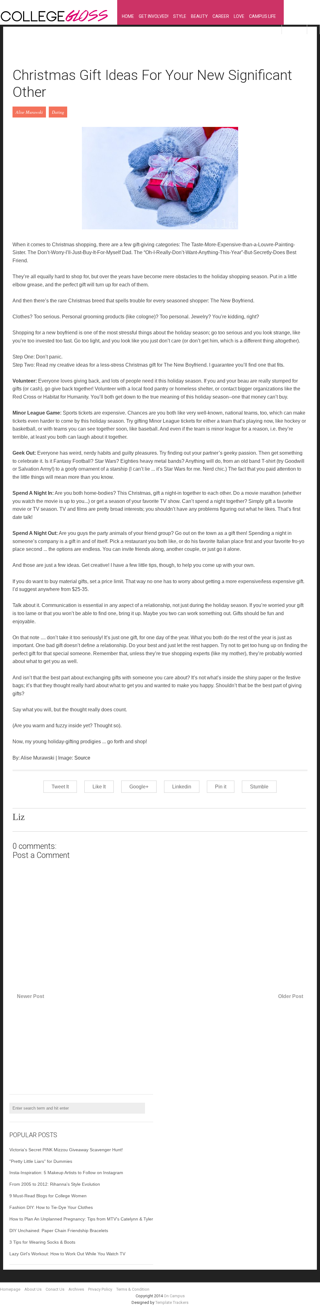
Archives (76, 1289)
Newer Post (30, 996)
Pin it (220, 786)
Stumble (259, 786)
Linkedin (181, 786)
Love (239, 16)
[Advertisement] (126, 50)
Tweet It (60, 786)
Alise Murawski (29, 112)
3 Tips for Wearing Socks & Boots (42, 1242)
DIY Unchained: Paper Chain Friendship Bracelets (58, 1230)
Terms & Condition (132, 1289)
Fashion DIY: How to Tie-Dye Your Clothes (51, 1207)
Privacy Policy (100, 1289)
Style (179, 16)
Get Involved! (153, 16)
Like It (99, 786)
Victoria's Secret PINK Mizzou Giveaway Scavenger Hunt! (66, 1149)
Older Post (290, 996)
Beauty (199, 16)
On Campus (174, 1296)
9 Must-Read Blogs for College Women (48, 1195)
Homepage (10, 1289)
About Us (33, 1289)
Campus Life (262, 16)
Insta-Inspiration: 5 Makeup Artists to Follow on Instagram (66, 1172)
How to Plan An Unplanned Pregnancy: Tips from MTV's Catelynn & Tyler (81, 1218)
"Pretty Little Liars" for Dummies (40, 1161)
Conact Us (55, 1289)
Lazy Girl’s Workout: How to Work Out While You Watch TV (67, 1253)
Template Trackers (171, 1302)
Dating (58, 112)
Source (82, 758)
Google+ (138, 786)
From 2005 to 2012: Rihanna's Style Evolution (54, 1184)
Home (128, 16)
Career (220, 16)
